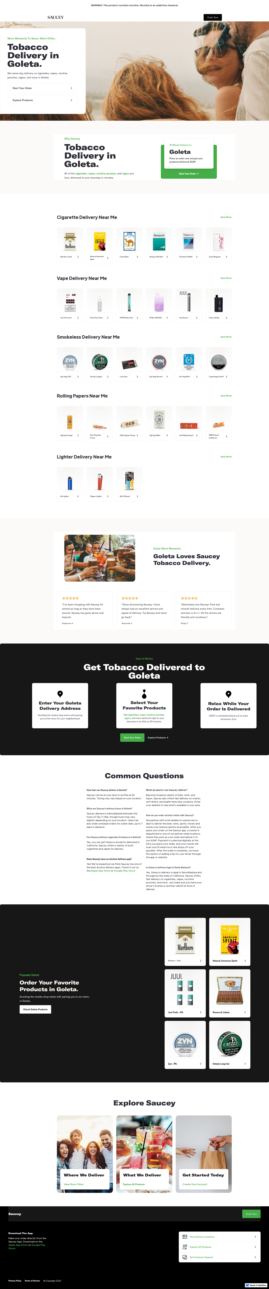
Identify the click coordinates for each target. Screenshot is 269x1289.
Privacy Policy (14, 1280)
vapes (91, 173)
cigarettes (81, 173)
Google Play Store (124, 870)
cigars (125, 173)
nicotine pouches (106, 173)
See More (226, 217)
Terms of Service (32, 1280)
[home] (55, 17)
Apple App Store (100, 870)
